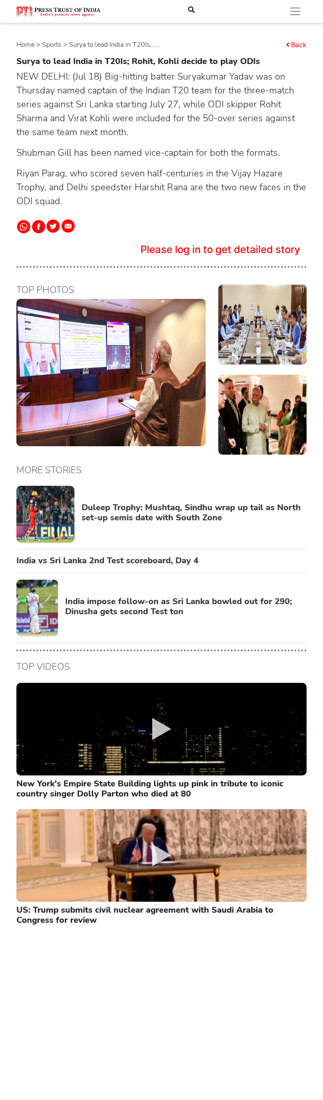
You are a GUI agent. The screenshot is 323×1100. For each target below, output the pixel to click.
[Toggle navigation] (295, 11)
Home (25, 44)
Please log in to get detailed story (220, 249)
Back (299, 44)
